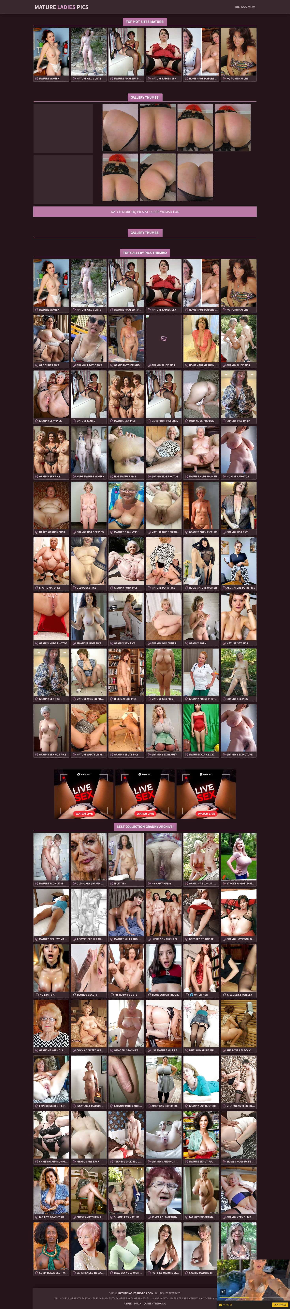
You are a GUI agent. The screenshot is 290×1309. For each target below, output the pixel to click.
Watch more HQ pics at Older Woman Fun (145, 211)
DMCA (137, 1303)
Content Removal (155, 1303)
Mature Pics (62, 7)
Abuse (128, 1303)
